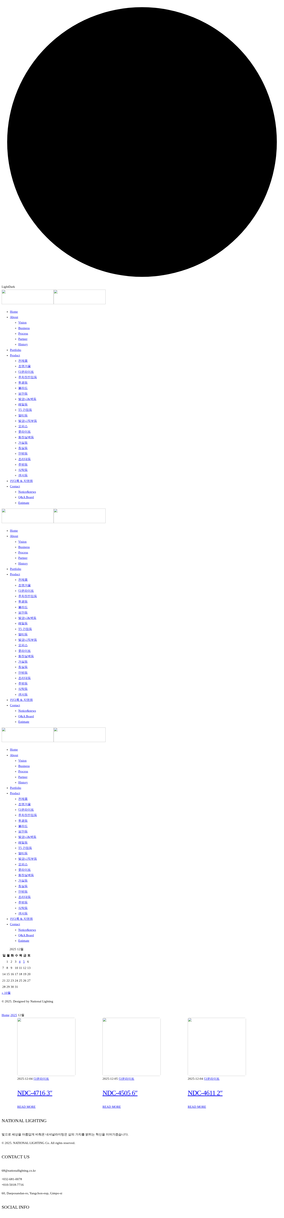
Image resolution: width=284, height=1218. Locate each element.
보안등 (23, 831)
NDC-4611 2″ (205, 1093)
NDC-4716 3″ (34, 1093)
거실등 (23, 880)
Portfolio (15, 787)
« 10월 (6, 992)
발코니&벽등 (27, 837)
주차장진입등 (27, 815)
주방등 (23, 902)
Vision (22, 760)
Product (15, 793)
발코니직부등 (27, 858)
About (14, 755)
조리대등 (24, 897)
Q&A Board (26, 935)
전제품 (23, 798)
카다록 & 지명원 (21, 918)
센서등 (23, 913)
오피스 (23, 864)
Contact (15, 924)
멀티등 (23, 853)
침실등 (23, 886)
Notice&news (27, 929)
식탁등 (23, 908)
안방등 (23, 891)
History (23, 782)
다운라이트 (26, 809)
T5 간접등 (25, 848)
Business (24, 766)
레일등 (23, 842)
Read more (26, 1106)
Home (14, 749)
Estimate (23, 940)
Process (23, 771)
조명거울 (24, 804)
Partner (22, 777)
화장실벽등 (26, 875)
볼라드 (23, 826)
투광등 (23, 820)
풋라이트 (24, 869)
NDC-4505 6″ (119, 1093)
